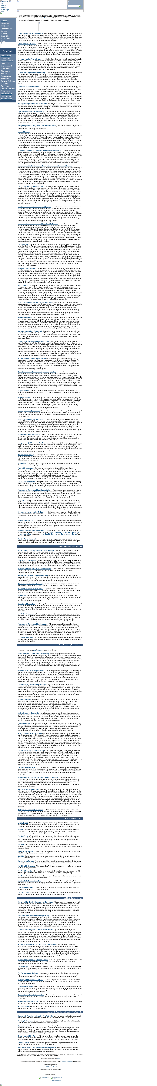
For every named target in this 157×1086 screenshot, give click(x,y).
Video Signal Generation (26, 604)
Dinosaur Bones (23, 1006)
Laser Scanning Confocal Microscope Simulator (35, 302)
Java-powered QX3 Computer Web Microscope (34, 443)
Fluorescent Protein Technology (29, 86)
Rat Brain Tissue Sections (27, 268)
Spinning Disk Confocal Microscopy (30, 59)
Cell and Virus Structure (26, 482)
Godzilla (21, 856)
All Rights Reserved (48, 1060)
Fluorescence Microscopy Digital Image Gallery (34, 490)
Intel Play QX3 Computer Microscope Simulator (34, 569)
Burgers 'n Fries (23, 390)
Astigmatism (22, 595)
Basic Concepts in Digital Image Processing (33, 653)
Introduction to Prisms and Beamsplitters (32, 684)
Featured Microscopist (25, 468)
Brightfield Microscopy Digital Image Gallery (33, 915)
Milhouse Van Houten (25, 851)
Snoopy (20, 829)
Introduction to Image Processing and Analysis (34, 207)
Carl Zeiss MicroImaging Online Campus (32, 103)
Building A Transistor (25, 1021)
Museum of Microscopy (26, 455)
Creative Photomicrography (27, 539)
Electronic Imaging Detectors (28, 767)
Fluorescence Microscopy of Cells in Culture (33, 341)
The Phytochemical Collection (28, 973)
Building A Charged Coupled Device (30, 589)
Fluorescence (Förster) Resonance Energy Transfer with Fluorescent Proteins (45, 166)
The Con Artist (23, 836)
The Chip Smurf (23, 892)
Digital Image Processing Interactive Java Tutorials (36, 550)
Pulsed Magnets (23, 1026)
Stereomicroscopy (24, 699)
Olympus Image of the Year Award (30, 331)
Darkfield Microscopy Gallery (28, 1001)
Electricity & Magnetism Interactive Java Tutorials (35, 1016)
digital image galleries (69, 534)
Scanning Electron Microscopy (29, 411)
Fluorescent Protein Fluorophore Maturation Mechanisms (38, 224)
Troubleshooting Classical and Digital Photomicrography (38, 777)
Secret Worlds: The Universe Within (30, 34)
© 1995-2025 (20, 1060)
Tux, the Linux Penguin (26, 861)
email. (58, 1058)
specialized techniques (49, 534)
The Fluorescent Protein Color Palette (31, 186)
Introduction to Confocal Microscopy (31, 750)
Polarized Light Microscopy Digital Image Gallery (35, 929)
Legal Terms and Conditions (66, 1061)
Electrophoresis (23, 1043)
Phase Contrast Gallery (26, 986)
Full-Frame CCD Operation (27, 560)
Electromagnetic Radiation (27, 44)
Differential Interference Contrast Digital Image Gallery (37, 944)
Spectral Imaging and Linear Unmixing (31, 72)
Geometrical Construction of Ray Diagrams (33, 575)
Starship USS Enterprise (26, 866)
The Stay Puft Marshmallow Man (29, 881)
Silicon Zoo (22, 463)
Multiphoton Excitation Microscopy (30, 810)
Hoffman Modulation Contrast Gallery (31, 995)
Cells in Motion (23, 285)
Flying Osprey (23, 823)
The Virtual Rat (23, 244)
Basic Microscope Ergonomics (28, 713)
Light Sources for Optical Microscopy (31, 111)
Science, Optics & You (25, 520)
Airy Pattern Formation (26, 614)
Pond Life (21, 500)
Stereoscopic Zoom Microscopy (29, 434)
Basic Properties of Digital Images (30, 733)
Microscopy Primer (38, 650)
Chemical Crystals (24, 397)
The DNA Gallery (23, 966)
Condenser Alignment (25, 638)
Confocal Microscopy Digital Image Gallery (33, 960)
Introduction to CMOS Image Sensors (31, 671)
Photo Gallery (44, 17)
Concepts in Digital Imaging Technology (32, 512)
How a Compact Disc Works (27, 1036)
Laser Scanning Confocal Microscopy (31, 419)
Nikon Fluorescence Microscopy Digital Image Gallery (37, 372)
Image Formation (24, 723)
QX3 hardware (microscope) (61, 532)
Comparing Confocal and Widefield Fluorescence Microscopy (39, 150)
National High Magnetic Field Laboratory (50, 1066)
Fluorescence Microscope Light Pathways (32, 624)
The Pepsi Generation (25, 871)
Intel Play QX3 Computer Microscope (31, 530)
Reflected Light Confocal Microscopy (31, 584)
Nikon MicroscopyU (24, 317)
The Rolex (21, 876)
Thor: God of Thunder (25, 887)
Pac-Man (21, 844)
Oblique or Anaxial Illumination (29, 789)
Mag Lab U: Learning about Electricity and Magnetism (37, 125)
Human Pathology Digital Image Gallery (32, 358)
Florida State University (39, 1060)
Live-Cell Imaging (24, 132)
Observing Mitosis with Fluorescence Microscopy (35, 902)
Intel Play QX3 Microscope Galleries (30, 980)
